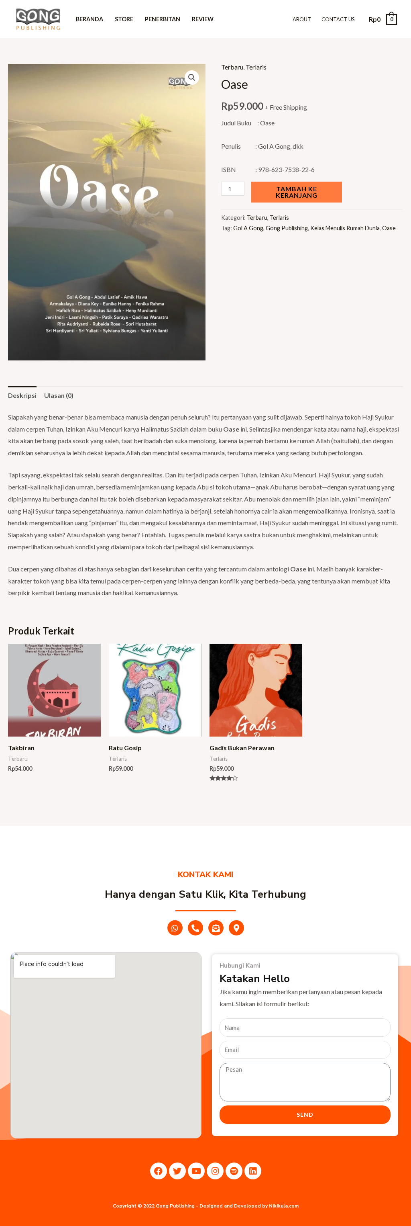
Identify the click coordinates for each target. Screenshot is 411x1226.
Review (203, 19)
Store (124, 19)
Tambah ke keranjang (296, 192)
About (302, 19)
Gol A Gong (248, 228)
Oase (389, 228)
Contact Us (338, 19)
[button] (192, 77)
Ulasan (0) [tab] (58, 395)
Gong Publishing (287, 228)
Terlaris (256, 67)
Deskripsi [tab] (22, 395)
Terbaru (232, 67)
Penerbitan (162, 19)
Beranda (89, 19)
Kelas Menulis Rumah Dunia (345, 228)
